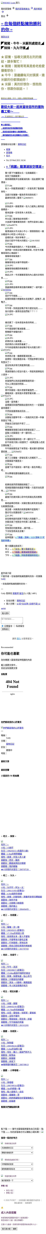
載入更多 (5, 613)
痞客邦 (16, 593)
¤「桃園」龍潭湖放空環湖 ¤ (25, 166)
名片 (8, 156)
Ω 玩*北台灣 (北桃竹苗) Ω (28, 604)
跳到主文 (5, 37)
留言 (21, 593)
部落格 (9, 153)
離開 (14, 1229)
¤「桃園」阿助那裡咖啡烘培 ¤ (25, 555)
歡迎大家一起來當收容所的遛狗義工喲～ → (22, 107)
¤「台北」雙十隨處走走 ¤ (23, 549)
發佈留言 (5, 629)
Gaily (3, 579)
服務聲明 (28, 1203)
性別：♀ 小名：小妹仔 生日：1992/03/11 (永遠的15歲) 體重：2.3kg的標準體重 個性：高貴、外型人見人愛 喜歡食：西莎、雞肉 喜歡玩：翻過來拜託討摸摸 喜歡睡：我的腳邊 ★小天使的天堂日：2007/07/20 (16, 857)
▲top (3, 608)
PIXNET (13, 1200)
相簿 (8, 149)
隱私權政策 (18, 1203)
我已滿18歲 (6, 1229)
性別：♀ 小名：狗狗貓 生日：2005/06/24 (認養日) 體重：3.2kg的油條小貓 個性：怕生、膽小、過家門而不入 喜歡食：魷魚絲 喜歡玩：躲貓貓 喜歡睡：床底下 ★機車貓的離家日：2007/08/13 (16, 1052)
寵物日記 (22, 144)
